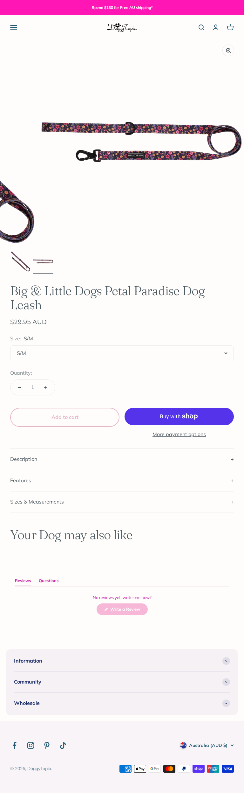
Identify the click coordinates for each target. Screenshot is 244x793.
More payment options (179, 434)
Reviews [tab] (23, 582)
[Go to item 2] (43, 262)
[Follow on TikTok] (63, 745)
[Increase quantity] (46, 387)
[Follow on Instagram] (30, 745)
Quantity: (21, 373)
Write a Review (128, 610)
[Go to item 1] (20, 262)
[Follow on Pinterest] (47, 745)
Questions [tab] (49, 582)
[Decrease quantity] (19, 387)
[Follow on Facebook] (14, 745)
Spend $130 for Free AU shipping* (122, 7)
